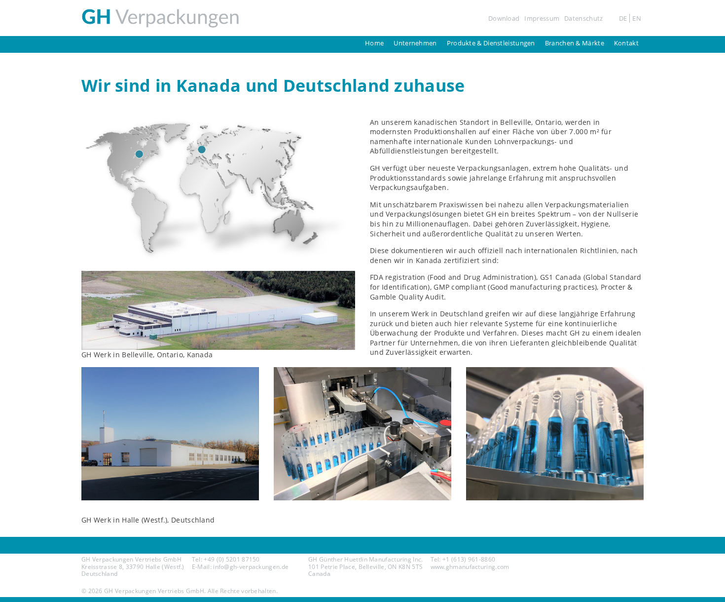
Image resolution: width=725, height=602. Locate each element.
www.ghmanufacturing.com (470, 567)
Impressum (541, 18)
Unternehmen (415, 42)
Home (374, 42)
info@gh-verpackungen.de (251, 567)
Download (503, 18)
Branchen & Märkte (574, 42)
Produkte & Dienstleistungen (491, 42)
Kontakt (626, 42)
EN (636, 18)
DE (623, 18)
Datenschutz (583, 18)
